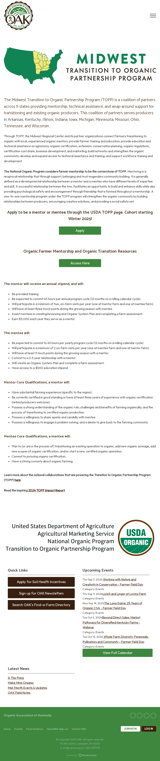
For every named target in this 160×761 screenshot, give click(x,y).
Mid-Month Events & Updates (27, 688)
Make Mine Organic (21, 683)
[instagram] (146, 715)
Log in (149, 728)
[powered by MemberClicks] (80, 756)
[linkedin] (139, 715)
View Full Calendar (117, 652)
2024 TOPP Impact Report (46, 490)
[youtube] (153, 715)
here (18, 480)
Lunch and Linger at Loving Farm (124, 594)
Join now (130, 728)
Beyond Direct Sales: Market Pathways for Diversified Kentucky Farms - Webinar (111, 622)
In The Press (16, 678)
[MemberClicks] (19, 15)
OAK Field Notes (19, 693)
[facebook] (133, 715)
